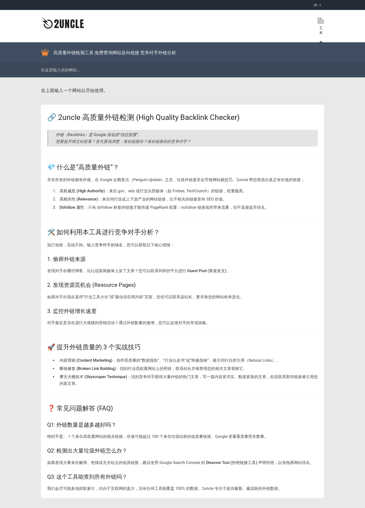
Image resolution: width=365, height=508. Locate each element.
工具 (321, 30)
